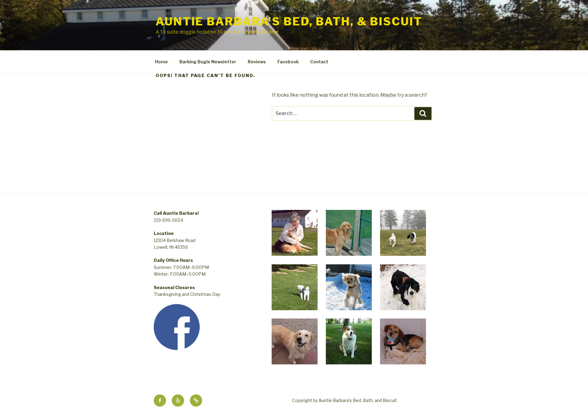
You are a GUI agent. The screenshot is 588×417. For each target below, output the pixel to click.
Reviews (257, 61)
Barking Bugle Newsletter (207, 61)
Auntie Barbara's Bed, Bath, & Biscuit (289, 21)
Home (161, 61)
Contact (319, 61)
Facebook (288, 61)
